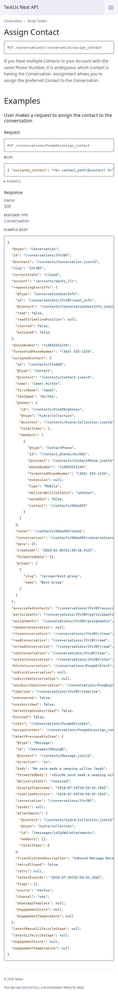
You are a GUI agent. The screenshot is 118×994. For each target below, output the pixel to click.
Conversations (13, 21)
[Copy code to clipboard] (109, 46)
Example (14, 181)
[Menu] (111, 7)
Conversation (16, 220)
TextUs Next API (21, 7)
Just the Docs (30, 987)
